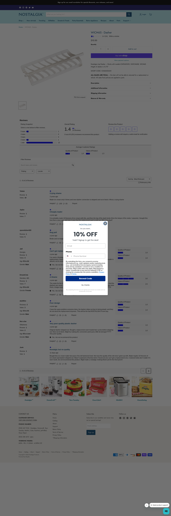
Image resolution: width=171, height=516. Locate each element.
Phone (69, 251)
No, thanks (85, 285)
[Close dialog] (105, 223)
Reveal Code (85, 278)
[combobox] (69, 256)
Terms (74, 274)
